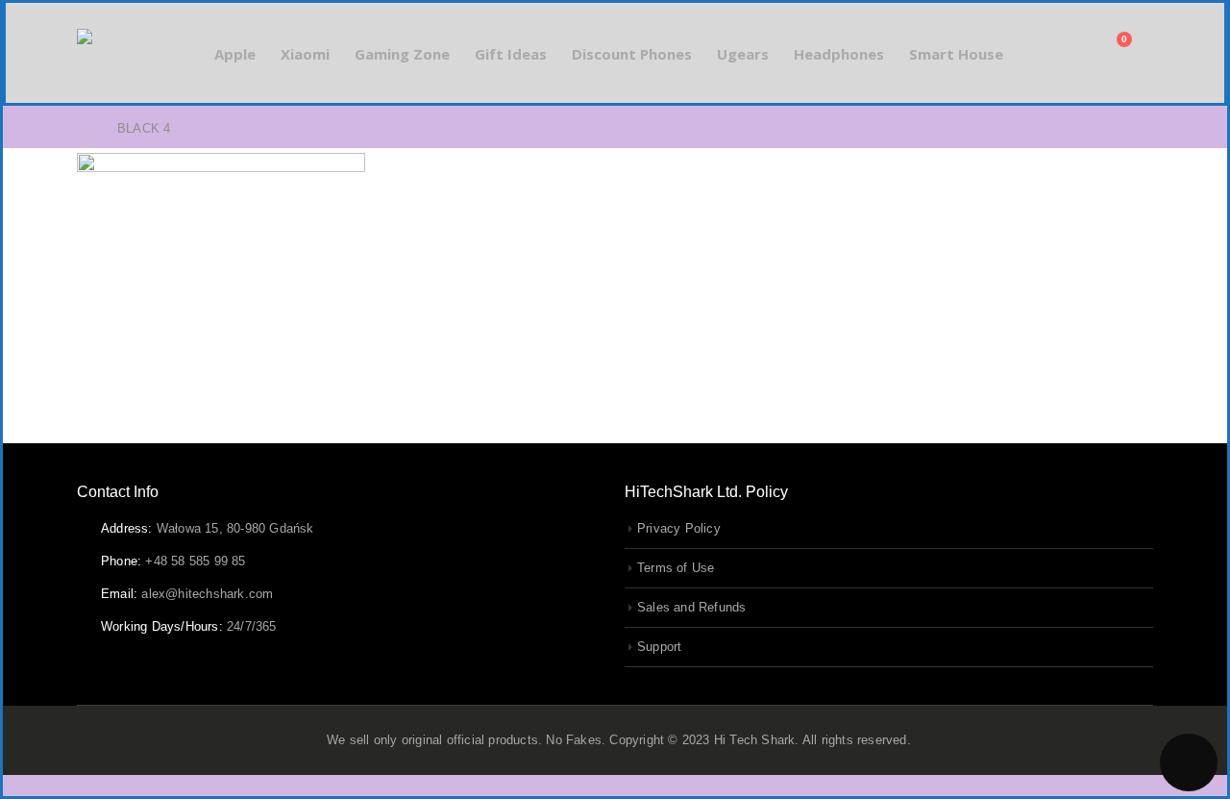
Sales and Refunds (691, 607)
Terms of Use (675, 568)
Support (659, 647)
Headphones (839, 53)
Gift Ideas (511, 53)
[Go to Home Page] (83, 128)
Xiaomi (305, 53)
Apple (235, 53)
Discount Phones (632, 53)
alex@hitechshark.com (207, 594)
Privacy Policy (679, 529)
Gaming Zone (402, 53)
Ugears (743, 53)
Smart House (956, 53)
